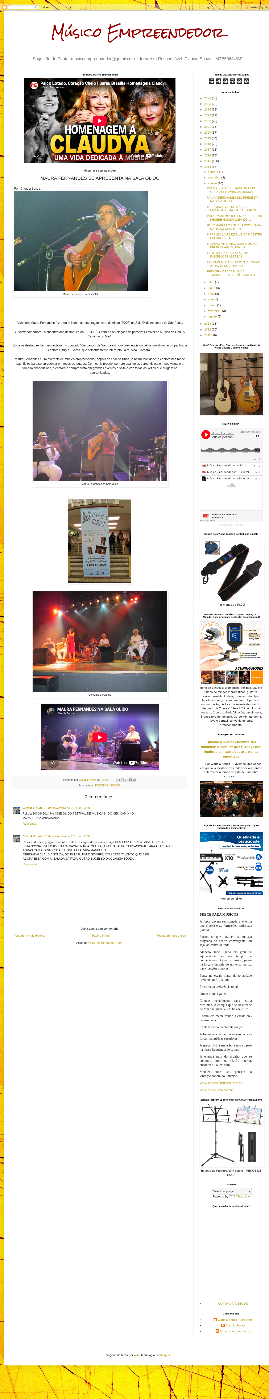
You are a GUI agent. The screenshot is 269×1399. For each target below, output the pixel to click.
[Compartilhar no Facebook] (130, 780)
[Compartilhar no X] (126, 780)
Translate (243, 1196)
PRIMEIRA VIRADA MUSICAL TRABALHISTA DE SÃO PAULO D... (232, 273)
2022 (208, 121)
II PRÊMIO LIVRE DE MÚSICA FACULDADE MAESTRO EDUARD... (232, 208)
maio (211, 293)
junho (212, 288)
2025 (208, 103)
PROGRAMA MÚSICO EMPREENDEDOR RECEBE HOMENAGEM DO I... (234, 217)
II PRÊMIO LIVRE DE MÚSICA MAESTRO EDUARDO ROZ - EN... (234, 236)
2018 (208, 144)
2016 (208, 155)
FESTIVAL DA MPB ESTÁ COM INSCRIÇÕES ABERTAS (227, 254)
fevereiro (214, 310)
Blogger (165, 1355)
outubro (213, 171)
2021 (208, 126)
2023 (208, 115)
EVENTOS (101, 785)
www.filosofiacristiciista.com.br (221, 1083)
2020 (208, 132)
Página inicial (100, 935)
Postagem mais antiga (171, 935)
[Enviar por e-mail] (118, 780)
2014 (208, 166)
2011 (207, 335)
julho (211, 282)
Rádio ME (238, 525)
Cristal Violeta (33, 807)
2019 (208, 138)
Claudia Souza (235, 1325)
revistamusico (225, 525)
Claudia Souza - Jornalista (235, 1319)
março (212, 305)
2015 (208, 161)
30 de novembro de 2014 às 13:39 (67, 807)
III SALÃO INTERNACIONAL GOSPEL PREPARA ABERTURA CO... (232, 245)
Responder (30, 823)
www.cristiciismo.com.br (216, 1090)
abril (211, 299)
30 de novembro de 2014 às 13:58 (67, 836)
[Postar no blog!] (122, 780)
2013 (208, 323)
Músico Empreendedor (137, 32)
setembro (214, 177)
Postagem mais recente (29, 935)
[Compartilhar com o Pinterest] (134, 780)
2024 (208, 109)
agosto (213, 183)
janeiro (213, 316)
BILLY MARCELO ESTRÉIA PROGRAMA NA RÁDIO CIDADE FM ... (234, 227)
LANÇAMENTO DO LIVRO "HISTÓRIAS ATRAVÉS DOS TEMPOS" (233, 263)
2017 (208, 149)
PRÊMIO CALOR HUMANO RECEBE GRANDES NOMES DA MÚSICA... (231, 189)
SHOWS (115, 785)
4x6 (136, 1355)
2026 (208, 98)
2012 (208, 329)
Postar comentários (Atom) (106, 942)
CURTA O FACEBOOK (233, 1303)
